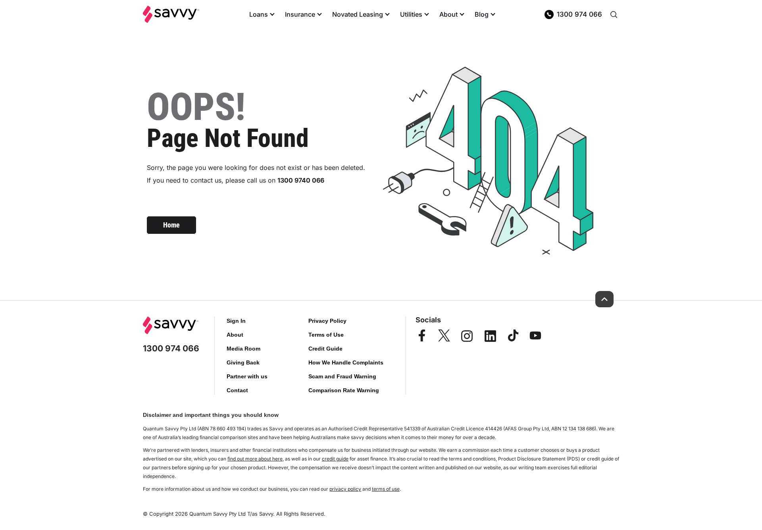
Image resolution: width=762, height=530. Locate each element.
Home (171, 225)
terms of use (386, 489)
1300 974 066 (579, 14)
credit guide (335, 459)
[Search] (613, 14)
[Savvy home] (171, 14)
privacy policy (345, 489)
